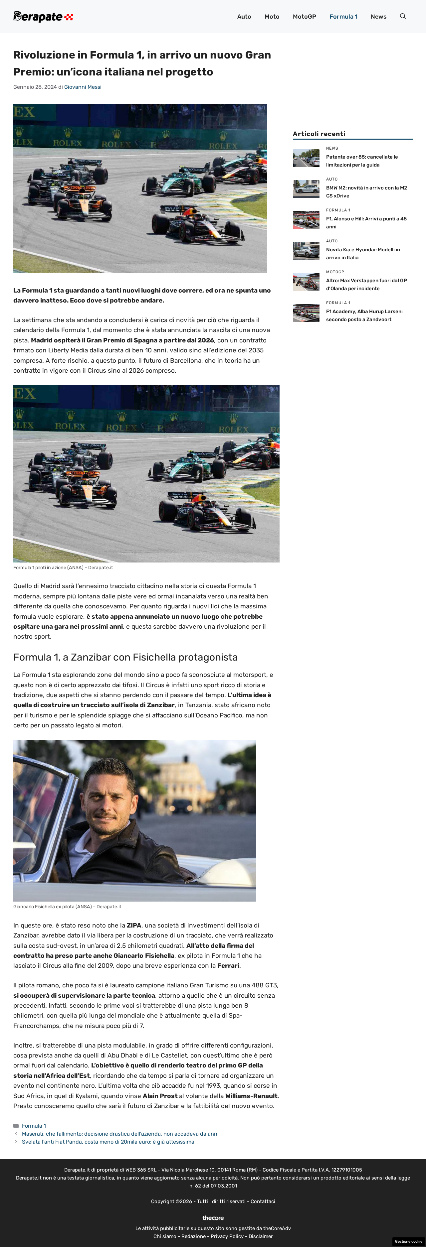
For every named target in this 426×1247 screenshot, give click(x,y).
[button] (403, 17)
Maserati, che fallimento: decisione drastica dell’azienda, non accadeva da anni (120, 1134)
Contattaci (263, 1201)
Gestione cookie (408, 1241)
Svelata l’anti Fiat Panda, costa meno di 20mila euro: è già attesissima (108, 1142)
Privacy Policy (227, 1236)
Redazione (193, 1236)
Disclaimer (261, 1236)
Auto (244, 16)
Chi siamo (164, 1236)
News (379, 16)
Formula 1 (343, 16)
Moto (272, 16)
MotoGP (304, 16)
